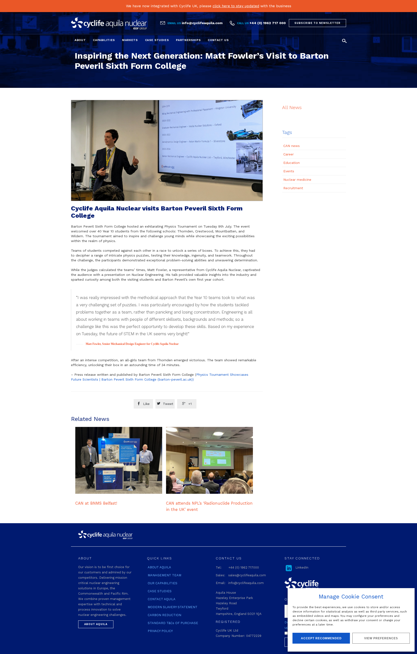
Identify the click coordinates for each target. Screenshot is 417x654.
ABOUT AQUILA (159, 567)
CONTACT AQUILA (161, 599)
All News (292, 107)
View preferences (381, 638)
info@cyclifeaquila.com (202, 23)
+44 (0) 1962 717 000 (268, 23)
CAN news (291, 146)
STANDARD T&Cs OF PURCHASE (173, 623)
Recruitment (293, 188)
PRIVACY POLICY (160, 631)
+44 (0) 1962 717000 (243, 567)
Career (288, 154)
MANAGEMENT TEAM (164, 575)
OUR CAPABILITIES (162, 583)
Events (288, 171)
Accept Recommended (321, 638)
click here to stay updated (236, 6)
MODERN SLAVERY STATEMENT (172, 607)
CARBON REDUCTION (164, 615)
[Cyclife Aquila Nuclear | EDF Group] (109, 23)
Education (291, 163)
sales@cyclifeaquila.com (247, 575)
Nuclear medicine (297, 179)
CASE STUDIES (160, 591)
